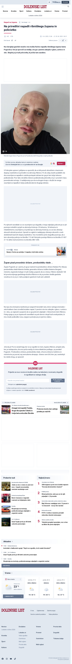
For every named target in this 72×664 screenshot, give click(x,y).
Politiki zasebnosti (30, 390)
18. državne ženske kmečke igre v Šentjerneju (20, 405)
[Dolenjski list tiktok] (15, 659)
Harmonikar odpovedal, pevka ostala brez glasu (54, 501)
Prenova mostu (41, 406)
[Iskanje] (68, 6)
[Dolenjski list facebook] (2, 659)
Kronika (13, 506)
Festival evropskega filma (18, 495)
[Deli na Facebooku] (12, 40)
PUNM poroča (45, 491)
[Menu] (3, 7)
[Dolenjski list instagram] (7, 659)
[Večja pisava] (66, 40)
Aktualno (7, 541)
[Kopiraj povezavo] (15, 40)
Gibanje (16, 249)
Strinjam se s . (17, 384)
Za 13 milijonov (16, 519)
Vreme (7, 573)
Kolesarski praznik (46, 510)
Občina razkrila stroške (48, 519)
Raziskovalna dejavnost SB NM (20, 482)
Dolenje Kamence (12, 545)
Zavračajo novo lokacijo (48, 482)
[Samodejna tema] (49, 2)
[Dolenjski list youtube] (11, 659)
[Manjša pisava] (60, 40)
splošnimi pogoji (21, 384)
